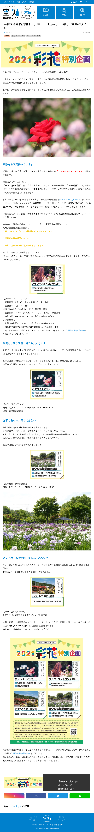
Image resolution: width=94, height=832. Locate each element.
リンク (49, 825)
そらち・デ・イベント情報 (33, 35)
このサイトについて (38, 825)
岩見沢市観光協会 (68, 214)
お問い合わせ (58, 825)
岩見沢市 (7, 35)
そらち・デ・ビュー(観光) (18, 35)
